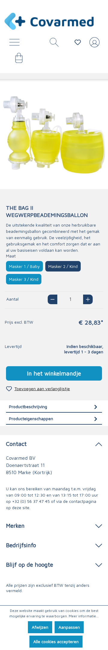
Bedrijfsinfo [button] (21, 545)
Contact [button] (16, 443)
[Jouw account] (93, 45)
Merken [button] (15, 525)
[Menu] (16, 44)
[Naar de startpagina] (49, 21)
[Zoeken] (52, 44)
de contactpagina (79, 501)
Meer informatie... (84, 616)
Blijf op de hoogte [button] (29, 564)
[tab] (54, 406)
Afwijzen (40, 627)
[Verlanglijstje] (78, 42)
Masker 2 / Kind (63, 266)
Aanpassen (69, 627)
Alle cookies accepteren (56, 641)
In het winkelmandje (54, 373)
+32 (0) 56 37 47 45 (31, 501)
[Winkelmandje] (16, 60)
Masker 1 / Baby (24, 266)
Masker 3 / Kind (23, 279)
